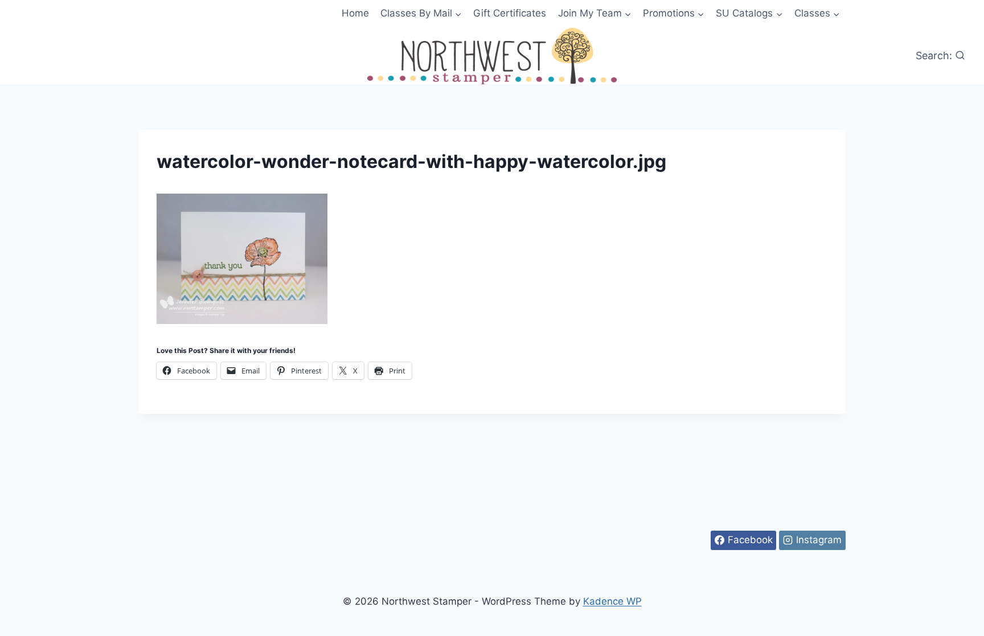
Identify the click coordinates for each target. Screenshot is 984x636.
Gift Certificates (509, 13)
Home (355, 13)
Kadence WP (612, 601)
